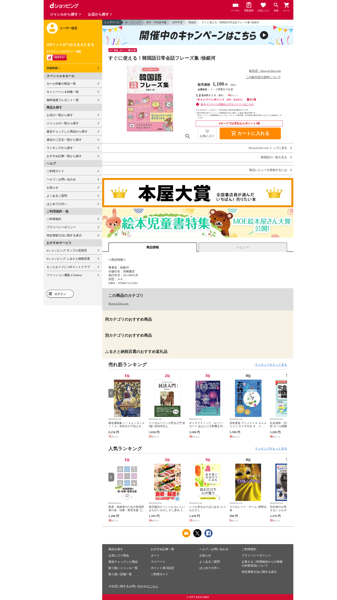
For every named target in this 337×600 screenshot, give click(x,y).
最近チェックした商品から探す (67, 131)
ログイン (60, 294)
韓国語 (192, 22)
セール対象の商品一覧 (61, 83)
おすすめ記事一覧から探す (64, 156)
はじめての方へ (57, 204)
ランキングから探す (60, 147)
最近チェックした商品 (123, 561)
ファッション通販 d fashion (64, 275)
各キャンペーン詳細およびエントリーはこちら (227, 104)
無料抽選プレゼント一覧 (63, 100)
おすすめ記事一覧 (162, 549)
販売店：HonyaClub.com (265, 70)
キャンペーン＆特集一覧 (63, 91)
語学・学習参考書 (156, 22)
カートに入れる (250, 133)
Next (284, 393)
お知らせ (52, 187)
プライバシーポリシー (61, 227)
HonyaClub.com (118, 303)
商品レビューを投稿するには (268, 170)
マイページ (158, 561)
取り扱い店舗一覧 (120, 574)
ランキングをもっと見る (271, 364)
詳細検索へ (53, 68)
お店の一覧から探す (60, 115)
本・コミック (132, 22)
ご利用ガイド (55, 171)
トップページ (111, 22)
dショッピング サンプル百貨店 (67, 250)
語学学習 (177, 22)
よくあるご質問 (57, 195)
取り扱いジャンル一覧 (123, 568)
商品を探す (115, 549)
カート (155, 555)
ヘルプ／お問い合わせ (61, 179)
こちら (153, 586)
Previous (111, 393)
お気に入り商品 (118, 555)
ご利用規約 (54, 219)
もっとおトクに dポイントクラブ (68, 266)
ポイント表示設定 (162, 568)
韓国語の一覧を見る (274, 157)
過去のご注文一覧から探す (64, 139)
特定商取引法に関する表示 (64, 235)
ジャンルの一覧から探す (63, 123)
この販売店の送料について (263, 77)
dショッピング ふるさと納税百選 (68, 258)
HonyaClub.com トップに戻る (268, 148)
